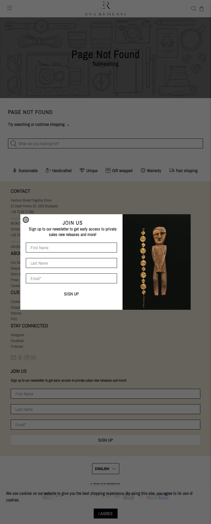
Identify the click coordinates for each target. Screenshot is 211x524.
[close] (26, 219)
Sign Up (71, 294)
